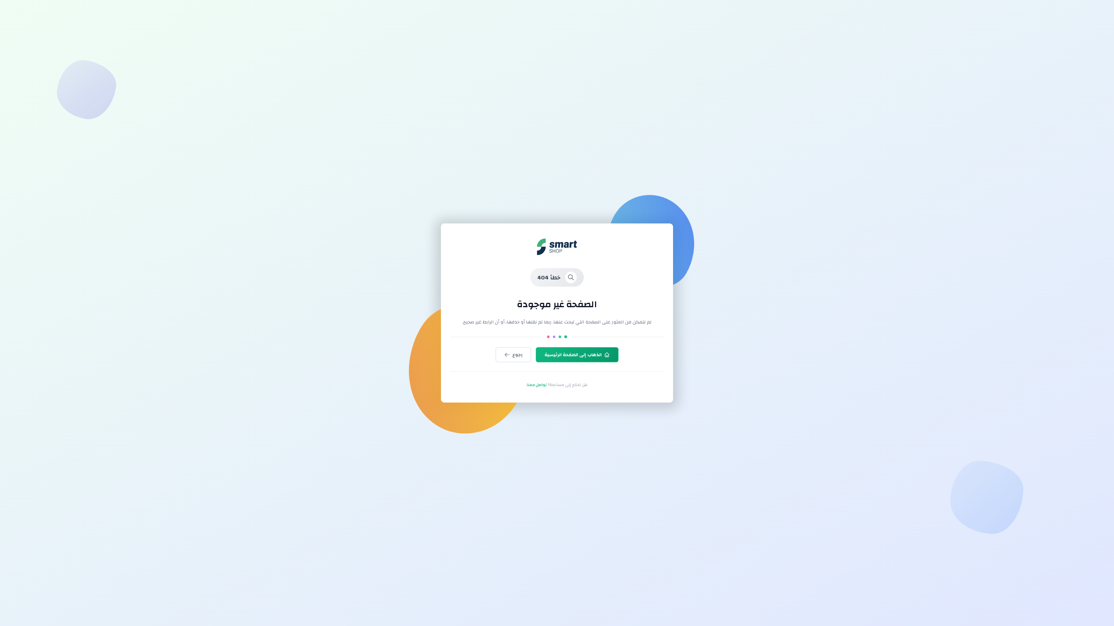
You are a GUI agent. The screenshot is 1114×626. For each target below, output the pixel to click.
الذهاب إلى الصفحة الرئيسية (573, 354)
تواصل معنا (537, 385)
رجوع (517, 354)
